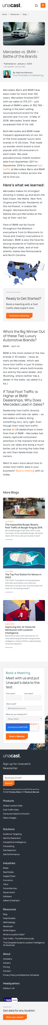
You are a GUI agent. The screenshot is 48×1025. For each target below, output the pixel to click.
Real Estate (8, 872)
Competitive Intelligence (14, 842)
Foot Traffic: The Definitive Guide (18, 938)
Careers (6, 963)
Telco (5, 884)
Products (8, 800)
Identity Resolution (12, 838)
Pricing (6, 967)
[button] (43, 5)
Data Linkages (9, 817)
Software (7, 896)
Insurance (8, 880)
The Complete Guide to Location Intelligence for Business (24, 943)
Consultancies (10, 888)
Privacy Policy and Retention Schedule (21, 975)
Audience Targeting (12, 834)
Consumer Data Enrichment (16, 813)
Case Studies (9, 918)
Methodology (9, 922)
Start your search (14, 1017)
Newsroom (8, 926)
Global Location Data (12, 805)
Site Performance (11, 854)
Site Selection (9, 850)
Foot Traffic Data (11, 809)
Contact (7, 971)
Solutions (9, 829)
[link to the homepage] (12, 756)
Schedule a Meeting (19, 315)
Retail (5, 868)
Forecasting (8, 846)
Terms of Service (32, 792)
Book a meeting (25, 470)
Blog (5, 914)
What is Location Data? (14, 934)
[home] (12, 5)
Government (9, 892)
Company (7, 959)
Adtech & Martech (11, 900)
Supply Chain (9, 876)
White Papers (9, 930)
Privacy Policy (15, 792)
